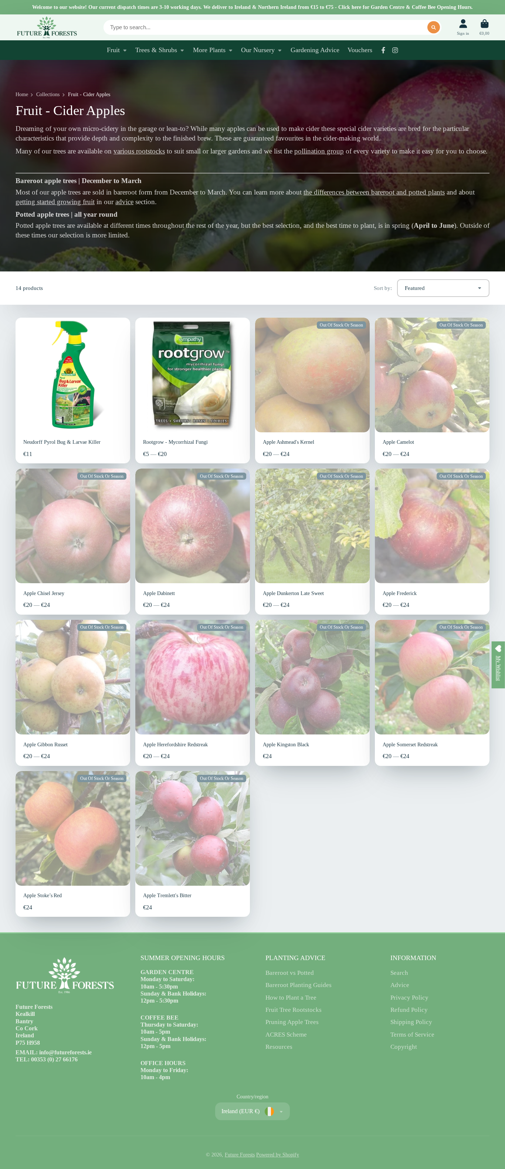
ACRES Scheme (286, 1034)
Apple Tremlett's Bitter (192, 844)
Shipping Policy (411, 1022)
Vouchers (360, 50)
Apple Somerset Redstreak (432, 693)
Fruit (113, 50)
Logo (47, 27)
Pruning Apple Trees (292, 1022)
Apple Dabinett (192, 542)
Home (22, 94)
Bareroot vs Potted (289, 972)
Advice (399, 985)
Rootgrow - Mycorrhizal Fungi (192, 391)
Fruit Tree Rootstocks (293, 1009)
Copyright (403, 1046)
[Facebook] (383, 50)
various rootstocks (139, 151)
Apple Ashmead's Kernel (312, 391)
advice (124, 202)
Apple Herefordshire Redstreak (192, 693)
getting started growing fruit (55, 202)
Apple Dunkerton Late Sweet (312, 542)
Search (399, 972)
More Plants (209, 50)
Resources (278, 1046)
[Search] (433, 27)
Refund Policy (409, 1009)
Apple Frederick (432, 542)
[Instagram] (395, 50)
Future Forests (240, 1155)
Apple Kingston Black (312, 693)
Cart (484, 27)
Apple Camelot (432, 391)
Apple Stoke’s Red (73, 844)
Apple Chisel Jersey (73, 542)
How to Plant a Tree (290, 997)
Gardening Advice (315, 50)
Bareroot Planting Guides (298, 985)
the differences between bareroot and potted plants (374, 192)
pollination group (319, 151)
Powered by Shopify (277, 1155)
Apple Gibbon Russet (73, 693)
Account (463, 27)
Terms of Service (412, 1034)
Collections (48, 94)
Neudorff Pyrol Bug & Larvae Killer (73, 391)
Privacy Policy (409, 997)
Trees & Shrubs (156, 50)
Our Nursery (258, 50)
